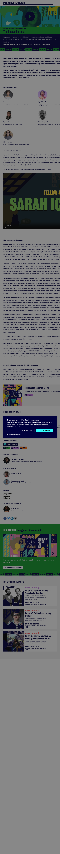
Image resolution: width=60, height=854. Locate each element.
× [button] (54, 417)
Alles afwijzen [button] (27, 430)
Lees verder (18, 426)
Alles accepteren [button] (44, 430)
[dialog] (30, 427)
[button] (14, 435)
